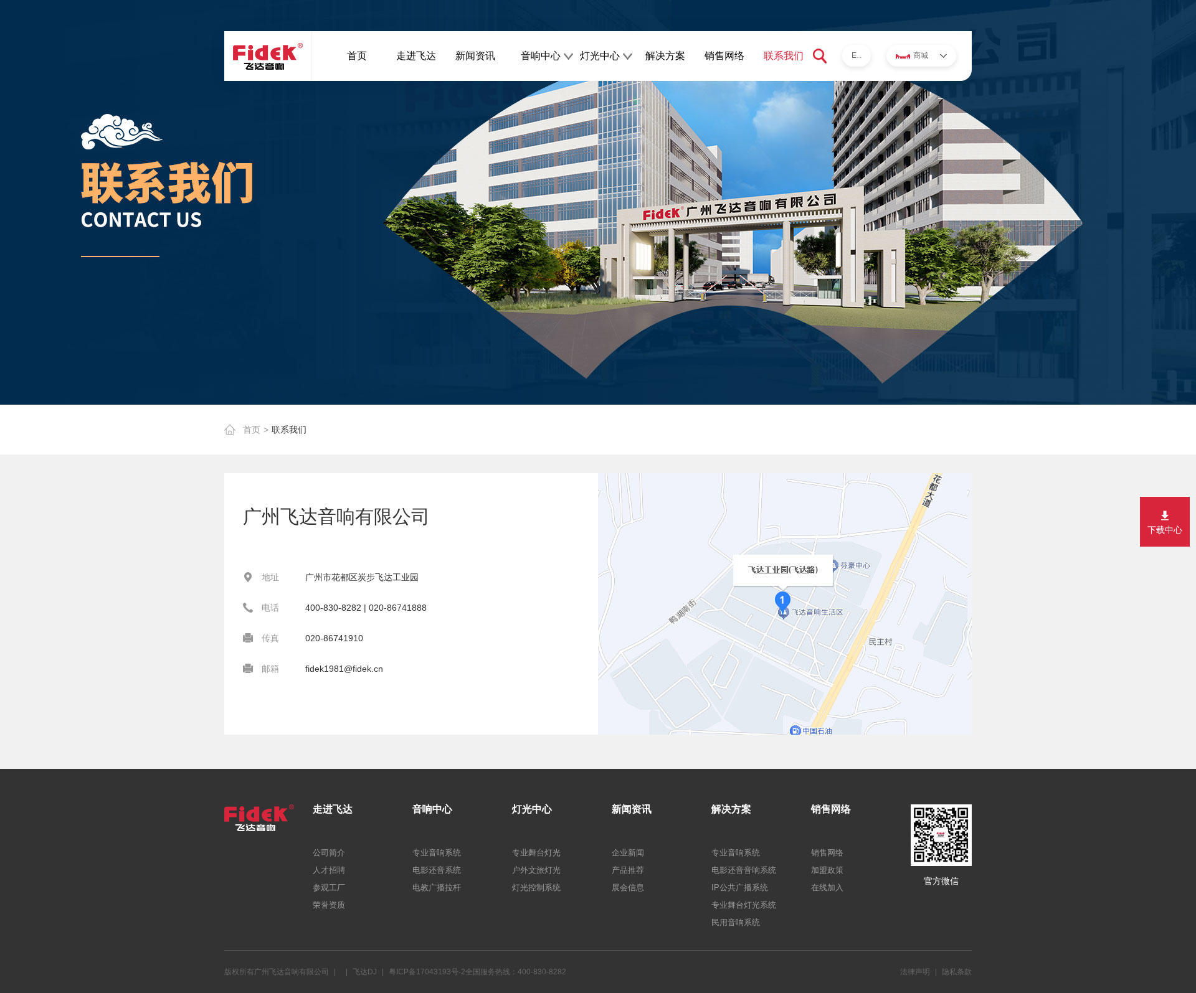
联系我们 (784, 55)
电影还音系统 (436, 870)
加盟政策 (827, 870)
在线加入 (827, 887)
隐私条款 (957, 971)
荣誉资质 (329, 905)
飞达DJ (365, 971)
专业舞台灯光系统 (743, 905)
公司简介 (329, 852)
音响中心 (541, 55)
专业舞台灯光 (536, 852)
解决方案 (665, 55)
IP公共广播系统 (739, 887)
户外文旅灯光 (536, 870)
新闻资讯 (475, 55)
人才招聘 (329, 870)
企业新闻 (628, 852)
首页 (357, 55)
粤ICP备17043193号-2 (427, 971)
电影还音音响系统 (743, 870)
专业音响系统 (436, 852)
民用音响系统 (735, 922)
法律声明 (915, 971)
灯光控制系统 (536, 887)
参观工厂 (329, 887)
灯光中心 (600, 55)
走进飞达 (416, 55)
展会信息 (628, 887)
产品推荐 (628, 870)
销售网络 (724, 55)
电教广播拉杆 (436, 887)
